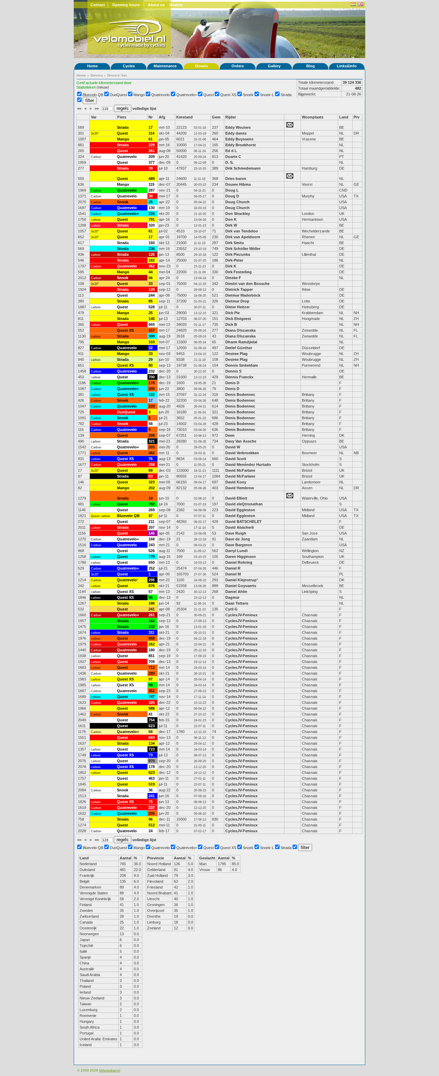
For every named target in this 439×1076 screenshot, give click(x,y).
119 (151, 184)
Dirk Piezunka (237, 254)
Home (92, 66)
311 (151, 632)
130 (152, 208)
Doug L (232, 190)
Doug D (232, 196)
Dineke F (233, 278)
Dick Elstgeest (238, 319)
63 (151, 476)
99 (151, 685)
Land (343, 117)
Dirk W (231, 225)
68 (151, 732)
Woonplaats (312, 117)
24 (151, 831)
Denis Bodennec (240, 394)
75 (151, 802)
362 (152, 266)
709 (152, 662)
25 (151, 202)
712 (152, 667)
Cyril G (231, 609)
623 (152, 772)
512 (152, 825)
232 (152, 371)
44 (151, 272)
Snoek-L (267, 95)
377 (152, 162)
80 (151, 365)
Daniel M (233, 574)
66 (151, 278)
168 (152, 539)
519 (152, 784)
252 (152, 568)
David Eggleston (240, 510)
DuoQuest (118, 95)
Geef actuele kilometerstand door (104, 83)
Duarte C (233, 156)
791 (152, 219)
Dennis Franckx (239, 377)
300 (152, 336)
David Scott (235, 459)
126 (152, 254)
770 (152, 556)
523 (152, 726)
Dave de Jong (237, 539)
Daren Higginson (240, 556)
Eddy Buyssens (239, 139)
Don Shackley (237, 213)
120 (152, 289)
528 (152, 307)
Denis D (232, 383)
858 (152, 638)
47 (151, 516)
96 (151, 597)
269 (152, 510)
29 (151, 359)
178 (152, 383)
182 (152, 260)
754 (152, 720)
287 (152, 190)
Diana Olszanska (240, 330)
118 (151, 394)
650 (152, 562)
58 (151, 424)
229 (152, 145)
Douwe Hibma (238, 184)
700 (152, 377)
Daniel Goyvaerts (240, 586)
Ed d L (231, 151)
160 (152, 243)
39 (151, 168)
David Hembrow (239, 488)
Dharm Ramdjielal (241, 342)
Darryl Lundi (236, 551)
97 (151, 679)
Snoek (248, 95)
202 (152, 488)
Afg (162, 117)
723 (152, 749)
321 (152, 441)
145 (152, 319)
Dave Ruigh (235, 533)
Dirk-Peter (234, 260)
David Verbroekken (242, 453)
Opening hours (126, 5)
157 (152, 330)
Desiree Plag (236, 354)
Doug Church (237, 202)
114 (151, 133)
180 (152, 650)
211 (151, 521)
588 (152, 708)
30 (151, 196)
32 (151, 348)
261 (152, 151)
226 (152, 213)
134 (152, 743)
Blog (310, 66)
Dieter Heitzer (237, 307)
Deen (230, 435)
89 (151, 470)
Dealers (176, 5)
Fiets (121, 117)
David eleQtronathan (244, 504)
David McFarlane (240, 470)
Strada (286, 95)
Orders (238, 66)
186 (152, 603)
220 (152, 406)
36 (151, 790)
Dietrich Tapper (239, 289)
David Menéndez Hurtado (248, 464)
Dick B (231, 324)
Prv (356, 117)
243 (152, 545)
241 (152, 609)
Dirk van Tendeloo (241, 231)
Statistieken (86, 87)
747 (152, 697)
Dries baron (235, 178)
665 (152, 324)
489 (152, 178)
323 (152, 482)
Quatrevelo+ (186, 95)
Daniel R (232, 568)
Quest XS (228, 95)
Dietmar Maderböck (242, 295)
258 (152, 464)
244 (152, 295)
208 (152, 435)
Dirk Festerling (238, 272)
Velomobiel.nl (109, 1070)
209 (152, 156)
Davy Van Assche (240, 441)
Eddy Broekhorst (240, 145)
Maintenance (165, 66)
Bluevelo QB (93, 95)
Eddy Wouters (238, 127)
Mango (139, 95)
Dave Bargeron (238, 545)
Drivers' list (117, 75)
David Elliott (236, 498)
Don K (231, 219)
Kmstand (184, 117)
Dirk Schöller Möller (242, 249)
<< (79, 108)
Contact (98, 5)
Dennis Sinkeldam (241, 365)
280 (152, 673)
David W (232, 447)
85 (151, 301)
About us (156, 5)
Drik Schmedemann (243, 168)
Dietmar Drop (237, 301)
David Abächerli (239, 527)
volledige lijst (144, 108)
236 (152, 249)
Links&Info (347, 66)
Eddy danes (236, 133)
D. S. (229, 162)
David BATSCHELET (243, 521)
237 (152, 807)
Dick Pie (232, 313)
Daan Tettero (236, 603)
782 (152, 504)
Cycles (129, 66)
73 (151, 755)
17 (151, 127)
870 (152, 761)
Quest (208, 95)
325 (152, 702)
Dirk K (230, 266)
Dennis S (233, 371)
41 (151, 714)
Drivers (201, 66)
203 (152, 447)
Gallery (274, 66)
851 (152, 656)
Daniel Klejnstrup (241, 580)
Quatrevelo (160, 95)
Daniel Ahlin (236, 591)
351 (152, 691)
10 (151, 498)
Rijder (230, 117)
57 (151, 591)
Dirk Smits (234, 243)
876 (152, 586)
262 (152, 644)
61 (151, 139)
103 (152, 342)
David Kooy (235, 482)
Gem (216, 117)
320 (152, 225)
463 (152, 778)
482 (152, 453)
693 (152, 737)
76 (151, 459)
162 (152, 621)
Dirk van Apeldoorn (242, 237)
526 (152, 551)
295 (152, 580)
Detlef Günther (238, 348)
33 (151, 284)
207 (152, 527)
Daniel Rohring (238, 562)
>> (97, 108)
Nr (151, 117)
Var (93, 117)
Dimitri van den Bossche (247, 284)
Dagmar (232, 597)
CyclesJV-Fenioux (241, 615)
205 (152, 813)
